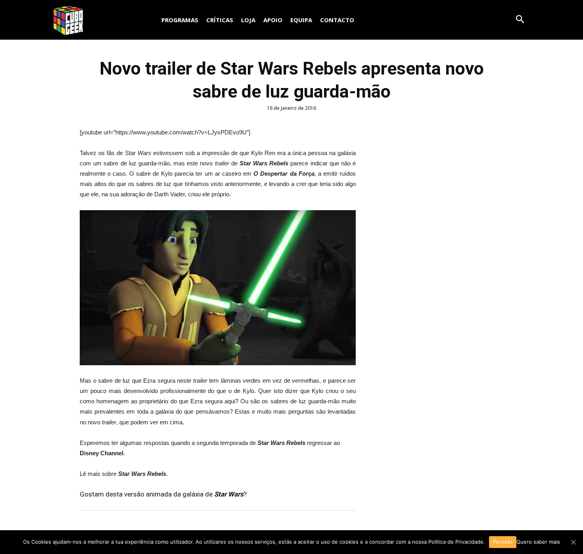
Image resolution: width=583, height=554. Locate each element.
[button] (519, 19)
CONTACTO (337, 20)
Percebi (502, 542)
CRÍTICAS (219, 20)
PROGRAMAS (179, 20)
